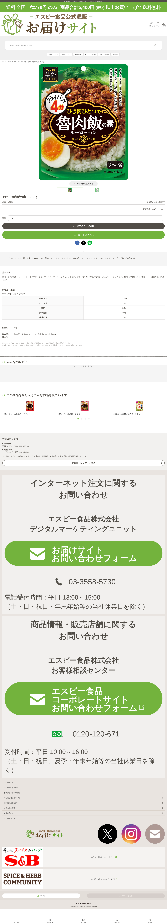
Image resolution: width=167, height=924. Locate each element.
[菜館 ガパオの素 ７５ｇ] (84, 406)
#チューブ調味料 (90, 54)
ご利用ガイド (9, 782)
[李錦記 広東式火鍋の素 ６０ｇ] (139, 406)
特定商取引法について (12, 798)
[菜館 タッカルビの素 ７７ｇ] (29, 406)
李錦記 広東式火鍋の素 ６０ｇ (126, 414)
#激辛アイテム (53, 54)
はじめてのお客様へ (11, 788)
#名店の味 (78, 54)
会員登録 (163, 26)
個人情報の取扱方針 (11, 803)
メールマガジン (9, 818)
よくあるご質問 (9, 808)
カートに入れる (86, 235)
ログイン (158, 26)
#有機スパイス (66, 54)
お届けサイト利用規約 (12, 793)
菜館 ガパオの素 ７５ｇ (69, 414)
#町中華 (115, 54)
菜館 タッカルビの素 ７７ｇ (16, 414)
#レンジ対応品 (104, 54)
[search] (155, 45)
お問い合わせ (151, 26)
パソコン (43, 896)
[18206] (70, 190)
